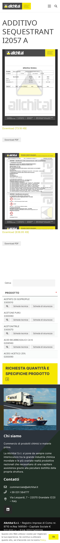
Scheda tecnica (20, 306)
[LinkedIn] (8, 509)
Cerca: (8, 282)
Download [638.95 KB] (15, 232)
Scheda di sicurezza (42, 306)
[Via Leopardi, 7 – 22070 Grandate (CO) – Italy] (7, 499)
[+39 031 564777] (7, 492)
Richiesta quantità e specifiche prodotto (28, 371)
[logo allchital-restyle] (16, 6)
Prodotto (12, 292)
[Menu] (49, 6)
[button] (56, 6)
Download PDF (12, 140)
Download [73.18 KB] (14, 128)
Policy (43, 540)
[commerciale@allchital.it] (7, 487)
